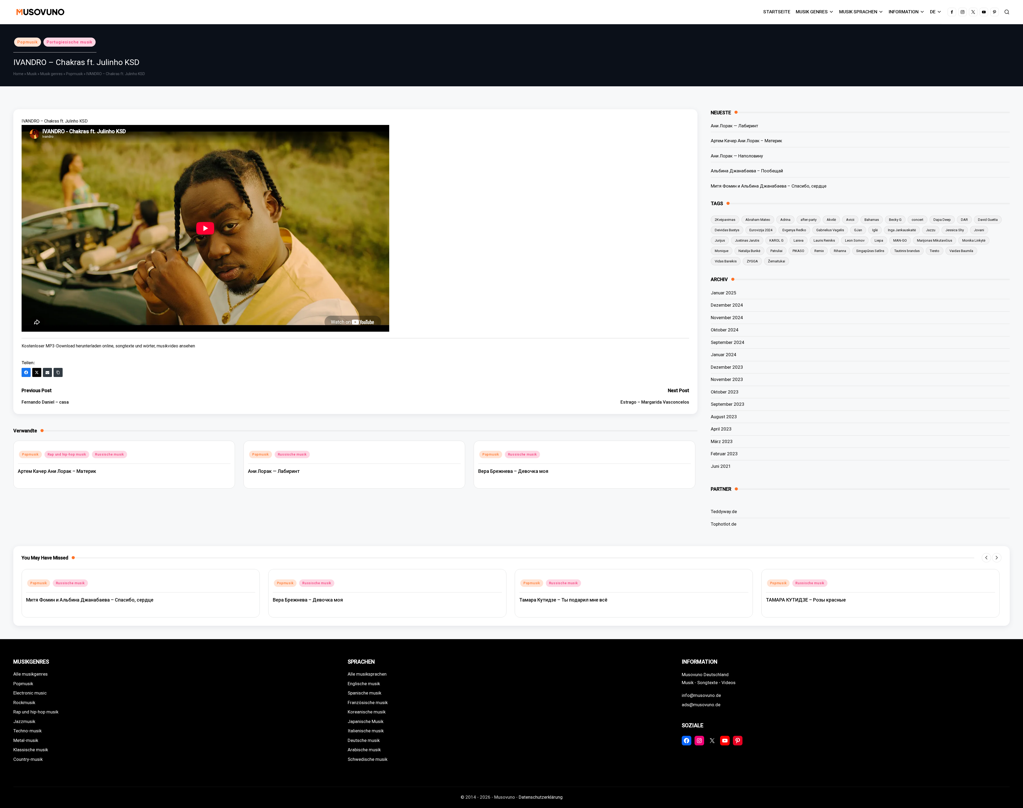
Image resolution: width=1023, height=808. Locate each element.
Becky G (895, 220)
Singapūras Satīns (870, 251)
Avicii (850, 220)
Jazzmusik (24, 721)
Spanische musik (364, 693)
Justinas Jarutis (747, 240)
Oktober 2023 (724, 392)
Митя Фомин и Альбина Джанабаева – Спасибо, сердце (768, 186)
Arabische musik (364, 749)
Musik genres (51, 74)
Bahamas (871, 220)
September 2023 (727, 404)
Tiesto (934, 251)
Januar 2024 (723, 354)
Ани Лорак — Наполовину (737, 156)
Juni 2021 (721, 466)
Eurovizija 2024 (760, 230)
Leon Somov (854, 240)
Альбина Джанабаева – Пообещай (747, 170)
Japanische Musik (365, 721)
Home (18, 74)
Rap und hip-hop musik (67, 454)
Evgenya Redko (794, 230)
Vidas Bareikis (726, 261)
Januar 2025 (723, 292)
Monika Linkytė (973, 240)
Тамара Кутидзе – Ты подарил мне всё (563, 600)
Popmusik (27, 42)
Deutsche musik (364, 740)
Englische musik (364, 683)
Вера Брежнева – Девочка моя (513, 471)
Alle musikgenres (30, 674)
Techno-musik (27, 730)
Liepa (879, 240)
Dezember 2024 (727, 305)
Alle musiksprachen (367, 674)
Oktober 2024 (724, 329)
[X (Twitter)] (36, 372)
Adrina (785, 220)
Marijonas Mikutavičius (934, 240)
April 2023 (721, 429)
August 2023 (724, 416)
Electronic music (30, 693)
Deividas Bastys (727, 230)
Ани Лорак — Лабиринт (274, 471)
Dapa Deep (942, 220)
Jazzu (930, 230)
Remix (819, 251)
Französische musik (368, 702)
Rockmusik (24, 702)
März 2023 (722, 441)
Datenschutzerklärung (541, 797)
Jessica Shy (954, 230)
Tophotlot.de (723, 524)
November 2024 (727, 317)
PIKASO (798, 251)
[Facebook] (26, 372)
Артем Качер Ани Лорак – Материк (57, 471)
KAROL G (776, 240)
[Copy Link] (58, 372)
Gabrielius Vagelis (830, 230)
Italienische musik (366, 730)
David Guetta (988, 220)
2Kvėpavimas (725, 220)
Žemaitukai (776, 261)
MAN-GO (900, 240)
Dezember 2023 (727, 367)
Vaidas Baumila (961, 251)
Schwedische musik (367, 759)
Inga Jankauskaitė (902, 230)
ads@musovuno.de (701, 704)
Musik (32, 74)
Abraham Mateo (757, 220)
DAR (964, 220)
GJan (858, 230)
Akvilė (831, 220)
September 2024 (727, 342)
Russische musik (109, 454)
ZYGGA (752, 261)
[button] (986, 557)
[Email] (47, 372)
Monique (721, 251)
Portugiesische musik (69, 42)
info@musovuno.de (701, 695)
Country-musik (28, 759)
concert (917, 220)
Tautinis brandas (907, 251)
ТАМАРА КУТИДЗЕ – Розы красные (806, 600)
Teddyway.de (724, 511)
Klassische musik (30, 749)
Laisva (798, 240)
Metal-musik (25, 740)
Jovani (979, 230)
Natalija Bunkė (749, 251)
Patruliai (776, 251)
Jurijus (720, 240)
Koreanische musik (366, 711)
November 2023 (727, 379)
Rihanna (840, 251)
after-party (809, 220)
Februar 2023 (724, 453)
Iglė (875, 230)
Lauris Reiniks (824, 240)
